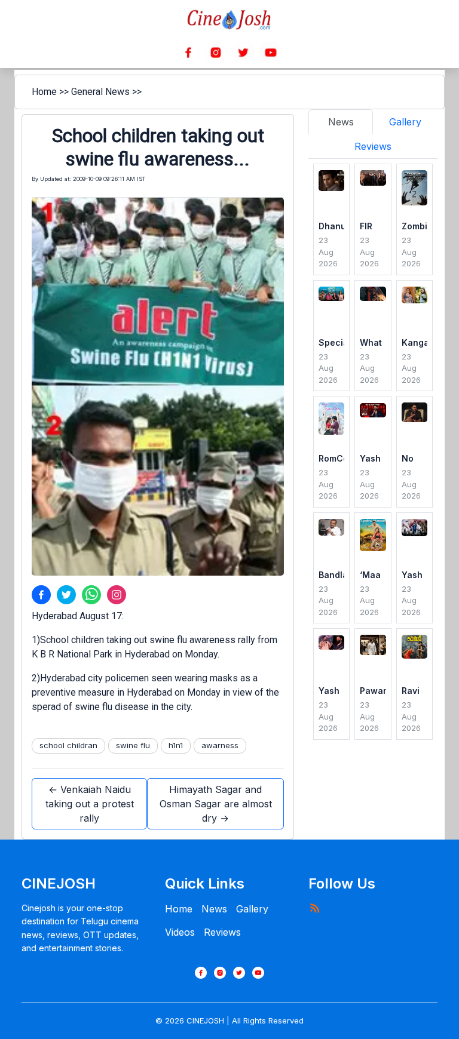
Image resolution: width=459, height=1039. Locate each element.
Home (44, 91)
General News (100, 91)
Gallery (252, 909)
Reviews (222, 932)
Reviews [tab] (372, 146)
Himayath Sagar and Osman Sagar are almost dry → (216, 803)
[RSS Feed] (314, 908)
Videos (180, 932)
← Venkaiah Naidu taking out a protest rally (89, 803)
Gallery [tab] (405, 122)
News (214, 909)
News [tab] (341, 122)
